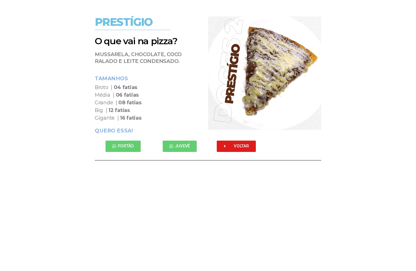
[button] (123, 146)
